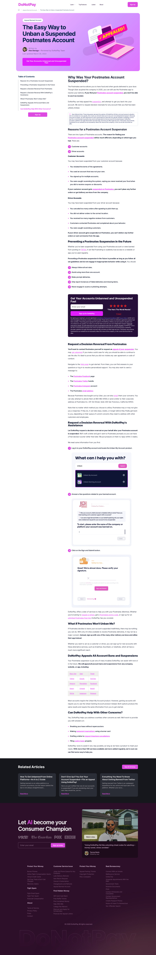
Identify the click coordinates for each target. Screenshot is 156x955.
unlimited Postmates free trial (79, 618)
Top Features (83, 4)
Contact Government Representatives (113, 897)
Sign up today (58, 845)
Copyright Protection (87, 874)
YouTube (93, 679)
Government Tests (112, 884)
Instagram (83, 693)
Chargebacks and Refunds (62, 884)
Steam (72, 688)
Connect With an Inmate (114, 871)
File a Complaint (85, 877)
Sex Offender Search (113, 906)
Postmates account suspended (110, 93)
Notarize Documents (113, 886)
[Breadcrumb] (19, 10)
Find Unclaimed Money (61, 901)
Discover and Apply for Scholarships (61, 910)
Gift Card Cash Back (60, 896)
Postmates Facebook (82, 376)
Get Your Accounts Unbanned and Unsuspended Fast (46, 62)
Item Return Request (60, 878)
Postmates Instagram (82, 386)
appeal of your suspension (123, 349)
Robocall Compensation (35, 898)
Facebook (93, 683)
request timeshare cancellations (97, 736)
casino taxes (80, 741)
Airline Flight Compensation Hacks (39, 874)
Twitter (72, 679)
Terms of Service (33, 908)
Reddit (92, 688)
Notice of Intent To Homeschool (117, 903)
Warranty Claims (33, 884)
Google (82, 679)
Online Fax (109, 877)
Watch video (90, 837)
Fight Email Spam (33, 893)
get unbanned (77, 352)
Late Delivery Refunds (61, 876)
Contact (30, 916)
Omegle (82, 688)
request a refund (88, 615)
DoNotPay (27, 4)
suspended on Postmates (103, 189)
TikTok (83, 250)
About (101, 4)
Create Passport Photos (114, 901)
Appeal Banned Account (32, 20)
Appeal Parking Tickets (88, 871)
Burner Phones (32, 871)
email (116, 396)
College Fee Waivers (60, 906)
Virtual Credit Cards (34, 877)
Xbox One (73, 674)
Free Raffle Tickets (60, 898)
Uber (81, 674)
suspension (96, 102)
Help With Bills (58, 904)
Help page (85, 364)
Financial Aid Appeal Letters (63, 914)
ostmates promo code (109, 615)
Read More (24, 794)
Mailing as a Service (113, 874)
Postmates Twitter (81, 381)
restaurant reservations (85, 731)
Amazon (72, 683)
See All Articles (130, 767)
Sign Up (132, 4)
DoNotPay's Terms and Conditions (106, 318)
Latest (93, 4)
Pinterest (93, 693)
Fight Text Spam (33, 896)
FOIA (107, 889)
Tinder (92, 674)
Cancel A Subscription (61, 881)
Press (29, 913)
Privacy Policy (123, 318)
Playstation (83, 683)
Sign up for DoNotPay (87, 313)
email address (87, 391)
